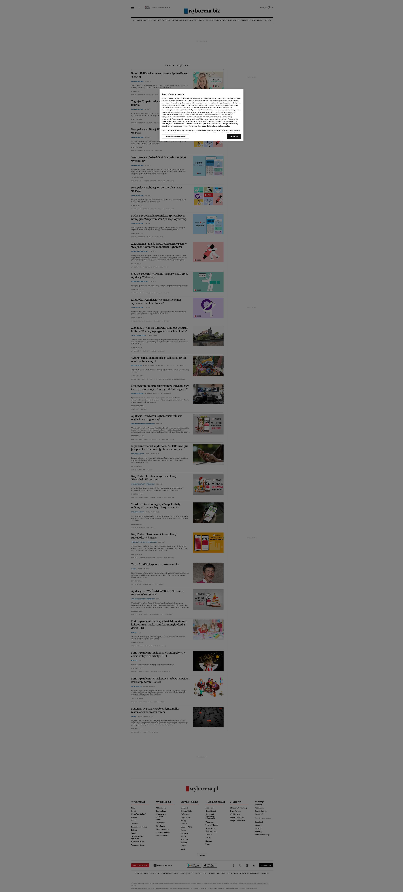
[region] (201, 115)
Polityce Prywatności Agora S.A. (218, 126)
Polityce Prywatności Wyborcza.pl (194, 126)
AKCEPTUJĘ (234, 136)
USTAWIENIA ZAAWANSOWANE (175, 136)
